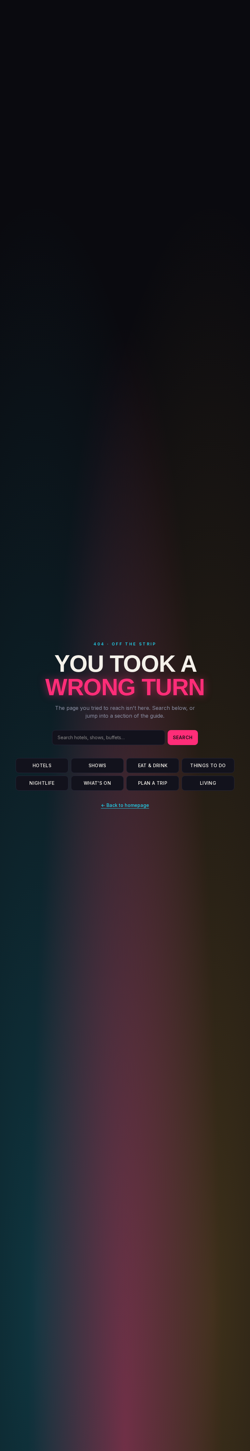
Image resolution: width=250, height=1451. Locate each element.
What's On (97, 783)
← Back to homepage (125, 805)
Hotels (42, 765)
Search (183, 737)
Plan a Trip (152, 783)
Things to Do (208, 765)
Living (208, 783)
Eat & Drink (153, 765)
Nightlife (41, 783)
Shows (97, 765)
